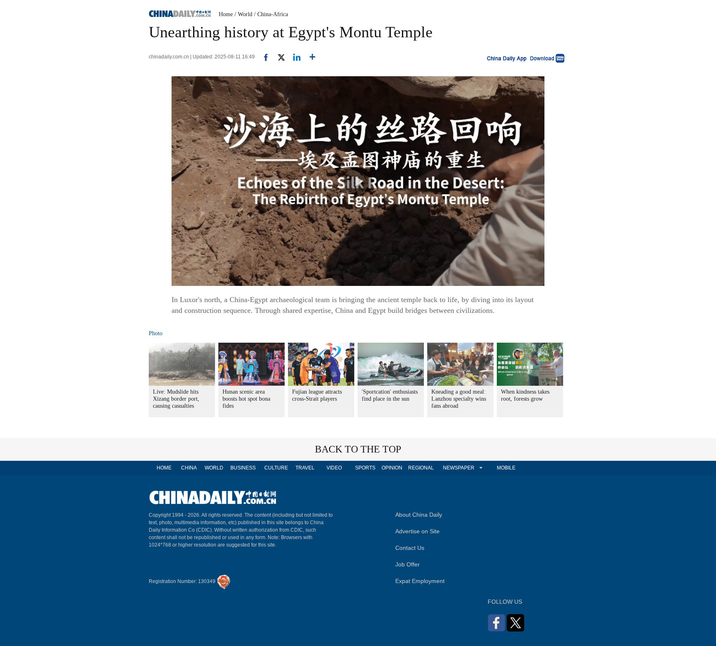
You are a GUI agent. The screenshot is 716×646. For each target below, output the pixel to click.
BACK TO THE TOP (358, 449)
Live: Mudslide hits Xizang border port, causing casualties (176, 399)
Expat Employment (420, 581)
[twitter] (278, 57)
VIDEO (334, 468)
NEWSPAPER (458, 468)
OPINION (392, 468)
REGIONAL (421, 468)
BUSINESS (243, 468)
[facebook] (262, 57)
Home (226, 14)
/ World (243, 14)
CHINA (189, 468)
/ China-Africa (271, 14)
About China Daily (418, 514)
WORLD (214, 468)
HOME (164, 468)
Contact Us (409, 547)
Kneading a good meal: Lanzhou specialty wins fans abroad (458, 399)
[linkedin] (293, 57)
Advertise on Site (417, 531)
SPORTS (365, 468)
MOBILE (506, 468)
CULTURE (276, 468)
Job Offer (407, 564)
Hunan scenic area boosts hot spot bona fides (246, 399)
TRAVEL (304, 468)
